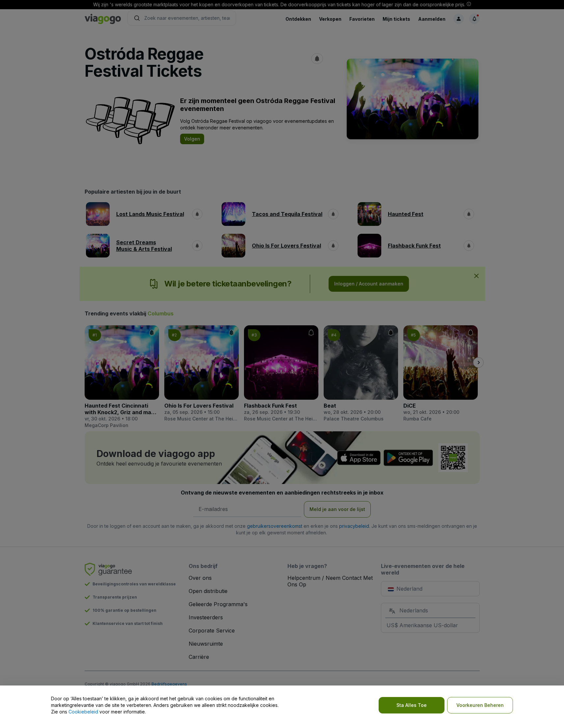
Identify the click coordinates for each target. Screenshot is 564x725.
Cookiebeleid (83, 711)
